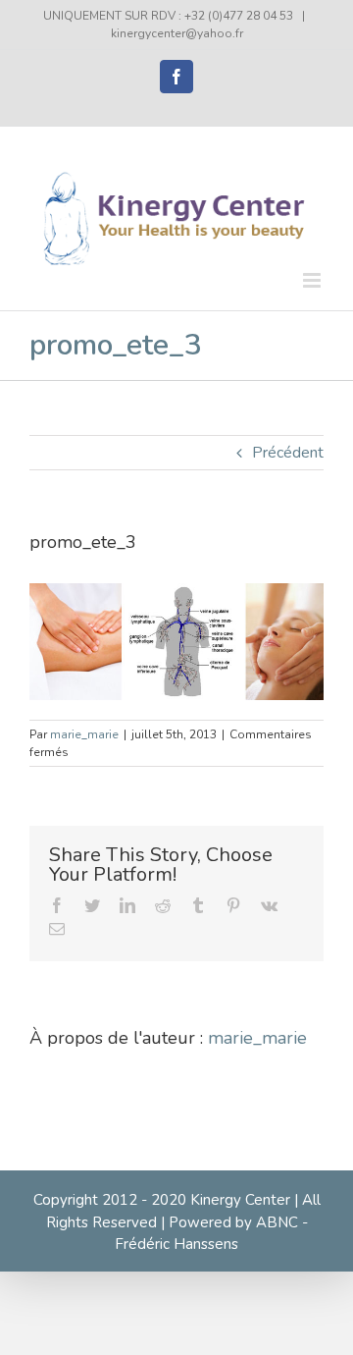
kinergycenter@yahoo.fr (177, 33)
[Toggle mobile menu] (313, 280)
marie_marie (84, 734)
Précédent (288, 452)
